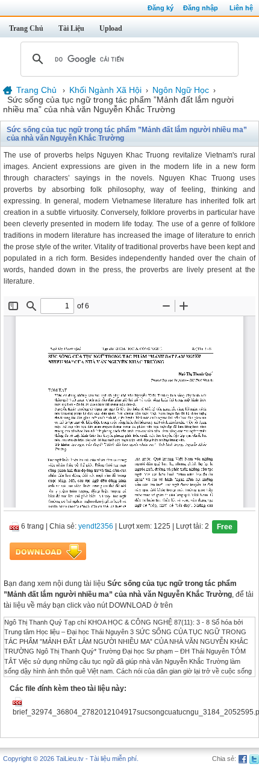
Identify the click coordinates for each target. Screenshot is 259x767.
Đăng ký (160, 7)
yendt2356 (95, 526)
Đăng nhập (200, 7)
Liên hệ (241, 7)
